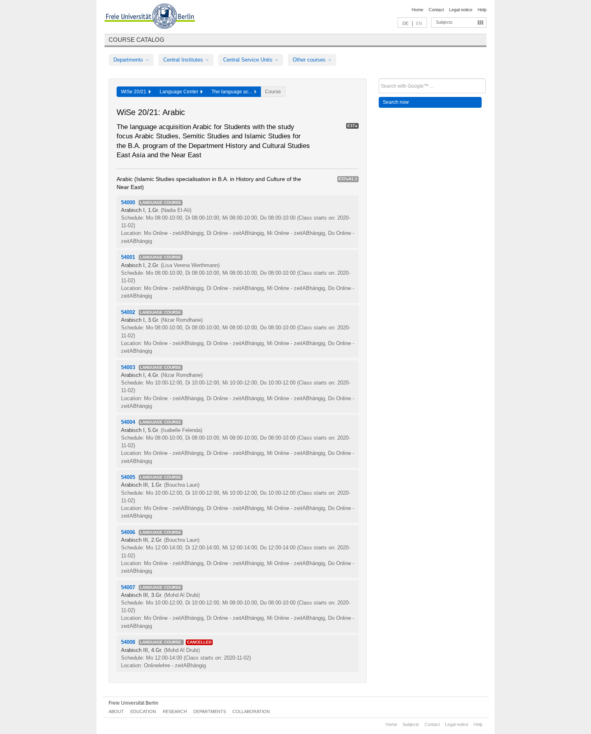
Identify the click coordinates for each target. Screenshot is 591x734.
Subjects (444, 22)
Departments (129, 60)
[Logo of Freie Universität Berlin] (150, 17)
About (116, 711)
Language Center (180, 91)
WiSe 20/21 (135, 91)
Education (143, 711)
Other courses (310, 60)
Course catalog (136, 39)
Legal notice (460, 9)
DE (405, 23)
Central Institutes (184, 60)
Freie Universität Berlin (133, 703)
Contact (436, 9)
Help (482, 9)
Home (417, 9)
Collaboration (251, 711)
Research (175, 711)
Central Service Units (248, 60)
